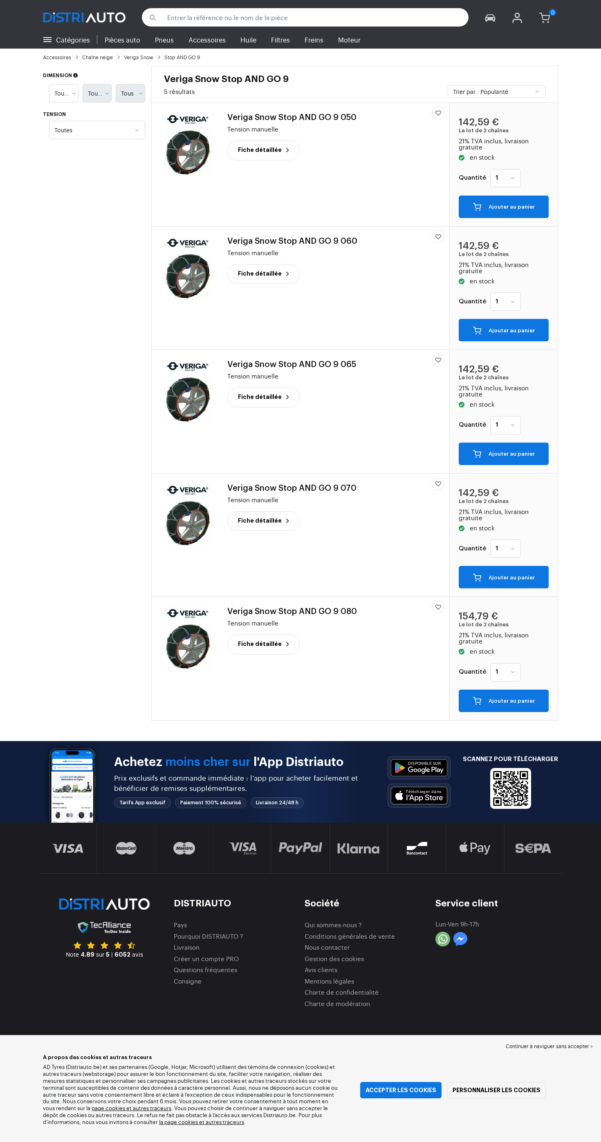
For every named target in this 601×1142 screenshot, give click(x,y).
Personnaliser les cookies (496, 1090)
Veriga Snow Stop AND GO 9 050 (292, 118)
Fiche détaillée (260, 150)
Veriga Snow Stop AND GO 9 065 (291, 365)
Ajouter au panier (511, 207)
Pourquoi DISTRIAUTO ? (208, 936)
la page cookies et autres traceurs (201, 1121)
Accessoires (207, 39)
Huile (248, 39)
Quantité (472, 178)
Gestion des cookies (334, 958)
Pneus (164, 39)
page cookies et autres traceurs (131, 1107)
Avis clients (321, 969)
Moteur (349, 39)
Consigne (188, 981)
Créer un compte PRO (206, 958)
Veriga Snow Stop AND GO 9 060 (292, 241)
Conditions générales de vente (350, 936)
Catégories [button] (73, 39)
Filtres (280, 39)
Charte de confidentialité (342, 992)
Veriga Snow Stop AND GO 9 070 (292, 488)
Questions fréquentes (205, 969)
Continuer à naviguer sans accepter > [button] (549, 1046)
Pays (180, 924)
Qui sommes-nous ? (333, 924)
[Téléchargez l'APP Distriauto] (419, 767)
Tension (54, 114)
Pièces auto (122, 39)
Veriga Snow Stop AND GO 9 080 (292, 612)
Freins (314, 39)
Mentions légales (329, 981)
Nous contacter (327, 947)
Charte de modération (337, 1003)
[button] (490, 17)
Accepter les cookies (401, 1090)
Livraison (187, 947)
